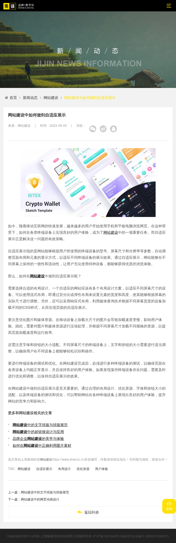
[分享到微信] (92, 128)
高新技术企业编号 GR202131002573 (144, 536)
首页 (13, 97)
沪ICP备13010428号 (106, 536)
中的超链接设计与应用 (38, 431)
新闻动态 (30, 97)
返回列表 (88, 512)
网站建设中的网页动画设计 (40, 499)
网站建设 (51, 97)
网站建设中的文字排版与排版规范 (45, 492)
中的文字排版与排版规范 (40, 424)
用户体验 (101, 468)
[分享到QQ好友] (113, 128)
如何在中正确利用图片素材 (42, 445)
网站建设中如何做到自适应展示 (90, 97)
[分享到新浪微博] (103, 128)
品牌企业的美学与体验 (38, 438)
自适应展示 (44, 468)
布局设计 (64, 468)
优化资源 (83, 468)
